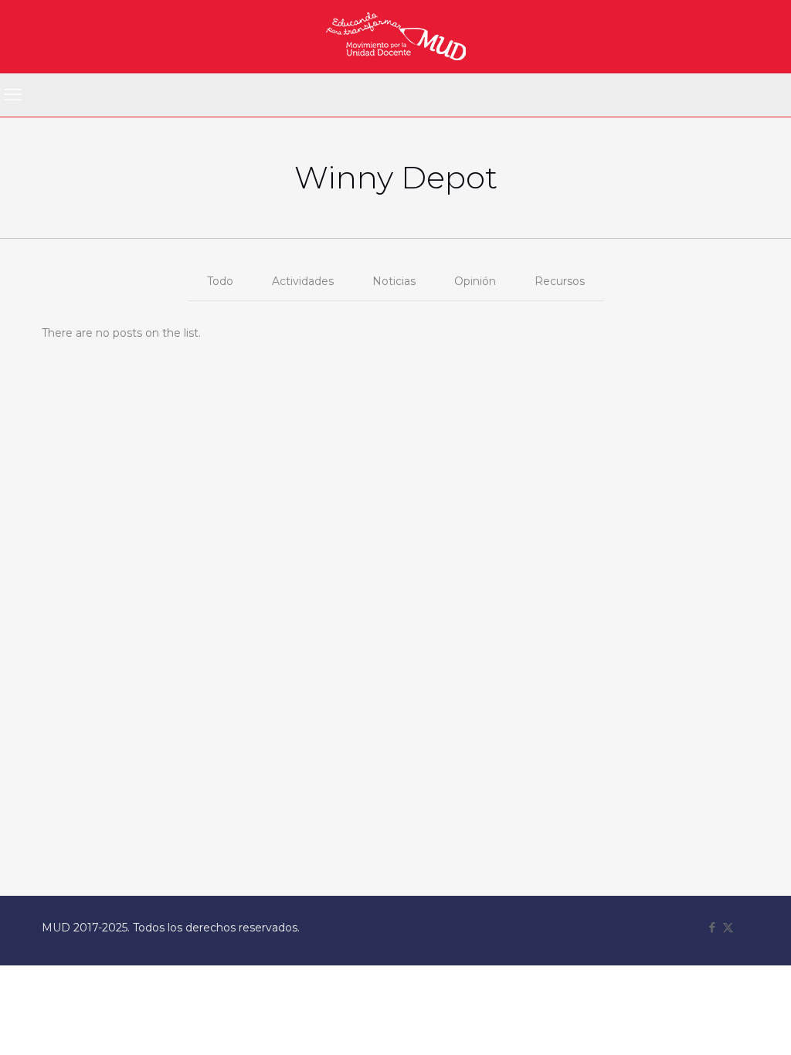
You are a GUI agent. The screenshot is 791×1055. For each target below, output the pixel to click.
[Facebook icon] (712, 927)
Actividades (303, 281)
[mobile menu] (13, 95)
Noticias (394, 281)
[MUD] (396, 36)
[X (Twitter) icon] (728, 927)
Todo (220, 281)
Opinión (475, 281)
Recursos (560, 281)
